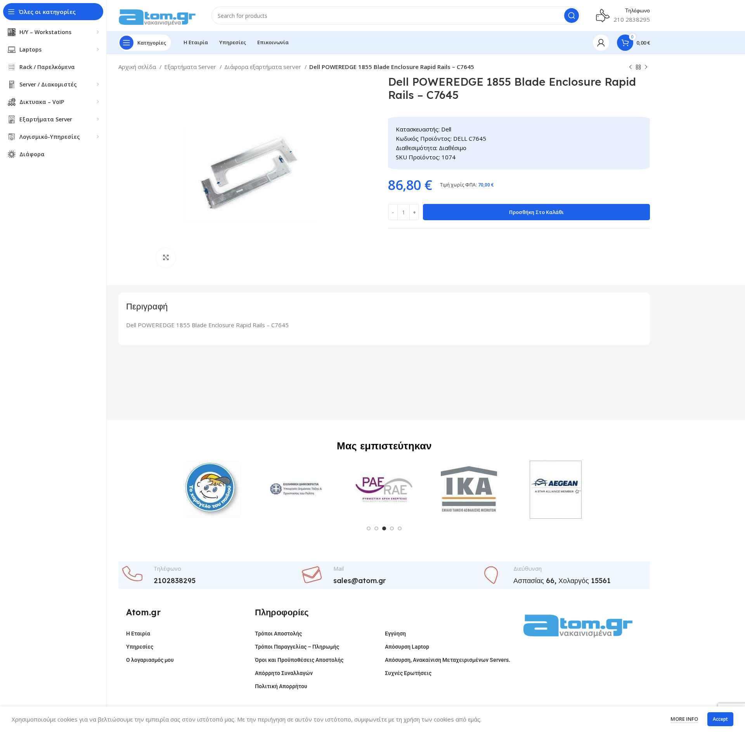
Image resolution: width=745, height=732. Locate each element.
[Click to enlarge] (165, 258)
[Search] (571, 15)
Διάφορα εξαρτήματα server (263, 67)
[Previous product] (630, 67)
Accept (720, 719)
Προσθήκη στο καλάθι (536, 212)
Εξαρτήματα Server (191, 67)
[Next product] (646, 67)
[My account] (601, 42)
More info (684, 718)
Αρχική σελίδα (138, 67)
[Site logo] (157, 15)
